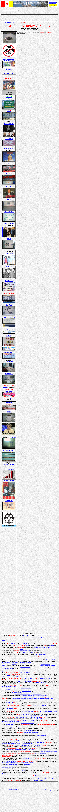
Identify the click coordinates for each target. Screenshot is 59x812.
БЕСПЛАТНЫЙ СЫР (41, 654)
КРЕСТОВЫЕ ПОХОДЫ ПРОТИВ (48, 711)
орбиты (41, 643)
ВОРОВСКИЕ (9, 702)
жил (32, 652)
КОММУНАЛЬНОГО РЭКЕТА (22, 694)
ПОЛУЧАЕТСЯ (38, 641)
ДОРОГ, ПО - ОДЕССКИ (28, 657)
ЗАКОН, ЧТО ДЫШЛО (40, 753)
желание (3, 640)
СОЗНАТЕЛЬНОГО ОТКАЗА (31, 732)
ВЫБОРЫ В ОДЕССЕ (11, 764)
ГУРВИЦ (14, 664)
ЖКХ (28, 638)
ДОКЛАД (22, 770)
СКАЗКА (36, 776)
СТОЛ (22, 656)
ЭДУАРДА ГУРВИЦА (7, 675)
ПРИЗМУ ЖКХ (27, 764)
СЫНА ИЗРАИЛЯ (45, 664)
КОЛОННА (12, 643)
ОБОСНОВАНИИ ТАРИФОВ (31, 768)
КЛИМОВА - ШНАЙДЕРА (23, 681)
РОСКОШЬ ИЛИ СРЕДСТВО (38, 637)
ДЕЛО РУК (38, 775)
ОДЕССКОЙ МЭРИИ (25, 667)
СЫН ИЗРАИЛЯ (10, 724)
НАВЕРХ (44, 789)
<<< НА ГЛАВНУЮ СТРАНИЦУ (9, 22)
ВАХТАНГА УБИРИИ (25, 672)
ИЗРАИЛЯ (24, 652)
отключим (51, 645)
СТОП (21, 649)
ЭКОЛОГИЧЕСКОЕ (25, 650)
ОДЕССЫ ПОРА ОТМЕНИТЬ (37, 780)
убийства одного (44, 672)
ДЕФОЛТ (4, 665)
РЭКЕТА (27, 645)
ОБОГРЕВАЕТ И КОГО (7, 767)
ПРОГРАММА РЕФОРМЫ (27, 723)
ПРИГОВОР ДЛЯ (27, 635)
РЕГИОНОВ (24, 643)
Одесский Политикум (53, 790)
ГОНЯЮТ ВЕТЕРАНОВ (7, 668)
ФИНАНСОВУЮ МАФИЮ (39, 705)
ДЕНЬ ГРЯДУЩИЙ (28, 730)
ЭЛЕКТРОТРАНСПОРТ (45, 678)
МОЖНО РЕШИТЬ (40, 682)
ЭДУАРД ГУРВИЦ (11, 761)
